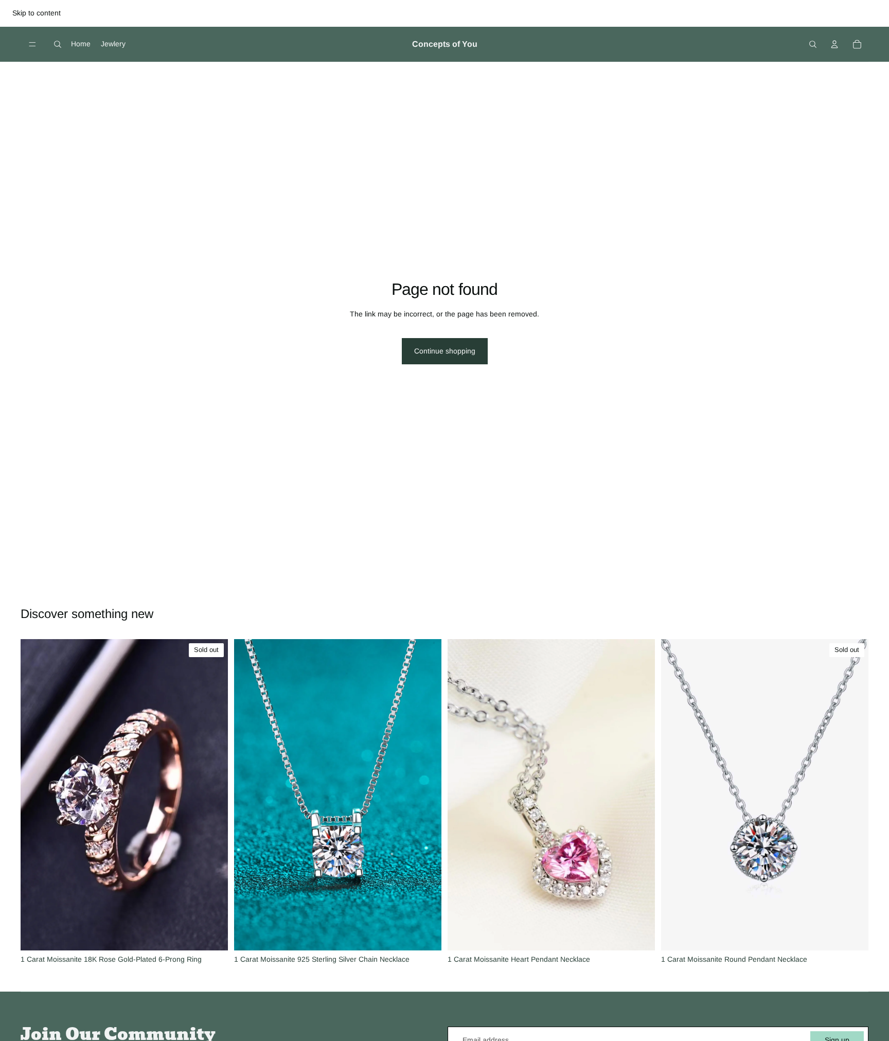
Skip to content (36, 13)
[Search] (57, 44)
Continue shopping (444, 351)
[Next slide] (212, 795)
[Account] (834, 44)
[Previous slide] (36, 795)
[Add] (425, 934)
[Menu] (32, 44)
